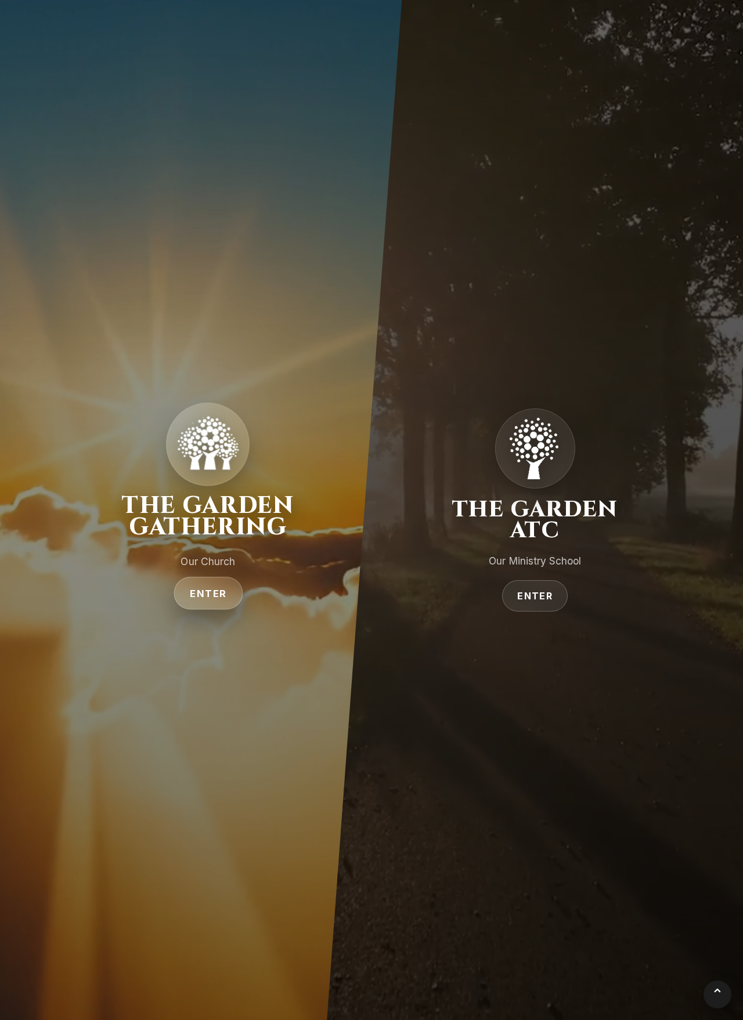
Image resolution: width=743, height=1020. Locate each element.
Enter (208, 593)
